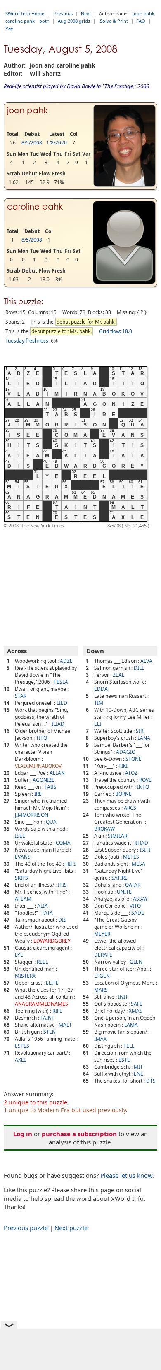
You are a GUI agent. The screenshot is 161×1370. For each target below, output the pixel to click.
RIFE (57, 1010)
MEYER (102, 933)
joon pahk (143, 13)
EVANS (23, 856)
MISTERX (25, 975)
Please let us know (126, 1175)
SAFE (136, 1003)
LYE (19, 954)
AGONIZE (43, 779)
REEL (42, 961)
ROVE (145, 779)
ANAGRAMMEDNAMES (41, 1003)
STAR (20, 695)
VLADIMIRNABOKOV (38, 765)
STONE (133, 758)
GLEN (136, 961)
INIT (123, 996)
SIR (139, 730)
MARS (101, 989)
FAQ (140, 21)
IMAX (100, 1038)
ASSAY (140, 898)
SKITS (21, 877)
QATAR (132, 884)
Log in (22, 1134)
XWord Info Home (24, 13)
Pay (9, 28)
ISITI (145, 849)
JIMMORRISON (31, 814)
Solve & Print (114, 21)
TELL (128, 1045)
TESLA (61, 681)
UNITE (124, 891)
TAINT (47, 1017)
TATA (47, 912)
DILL (139, 667)
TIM (98, 702)
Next (86, 13)
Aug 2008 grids (74, 21)
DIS (62, 919)
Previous (63, 13)
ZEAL (118, 674)
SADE (137, 912)
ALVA (146, 660)
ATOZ (131, 772)
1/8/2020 (56, 142)
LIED (62, 702)
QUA (51, 821)
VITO (135, 905)
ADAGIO (125, 751)
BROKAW (104, 828)
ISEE (20, 835)
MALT (65, 1024)
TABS (51, 786)
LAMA (131, 1024)
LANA (143, 737)
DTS (151, 1080)
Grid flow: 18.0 (115, 331)
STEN (49, 1031)
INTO (143, 786)
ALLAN (57, 772)
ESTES (22, 1045)
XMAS (135, 1010)
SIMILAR (117, 835)
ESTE (124, 1059)
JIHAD (141, 842)
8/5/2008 (31, 142)
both (44, 21)
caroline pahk (20, 21)
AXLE (20, 1059)
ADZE (66, 660)
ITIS (62, 884)
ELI (97, 723)
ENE (138, 1073)
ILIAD (58, 723)
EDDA (101, 688)
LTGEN (102, 975)
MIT (138, 1066)
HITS (70, 863)
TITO (41, 737)
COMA (63, 842)
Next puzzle (71, 1227)
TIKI (123, 765)
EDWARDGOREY (52, 940)
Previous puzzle (26, 1227)
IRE (38, 793)
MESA (138, 863)
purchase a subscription (79, 1134)
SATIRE (119, 877)
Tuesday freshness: (27, 340)
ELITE (52, 982)
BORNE (123, 793)
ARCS (130, 807)
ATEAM (23, 898)
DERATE (103, 954)
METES (131, 856)
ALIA (42, 905)
